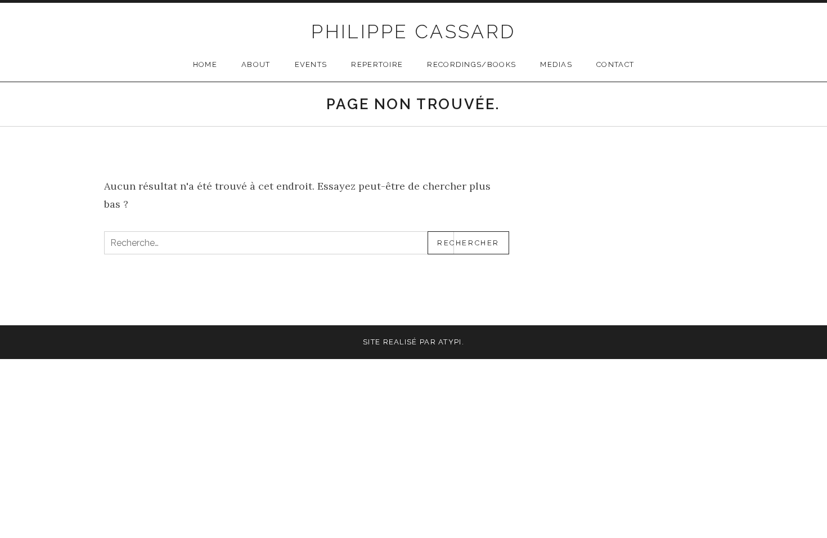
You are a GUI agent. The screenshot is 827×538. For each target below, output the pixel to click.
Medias (556, 64)
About (256, 64)
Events (311, 64)
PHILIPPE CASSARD (413, 31)
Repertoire (377, 64)
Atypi (450, 342)
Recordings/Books (471, 64)
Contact (615, 64)
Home (205, 64)
